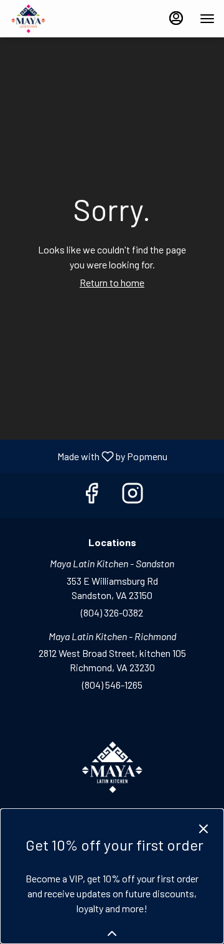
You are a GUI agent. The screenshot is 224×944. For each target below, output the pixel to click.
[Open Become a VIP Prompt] (112, 933)
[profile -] (176, 18)
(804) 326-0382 (112, 612)
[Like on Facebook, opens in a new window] (91, 495)
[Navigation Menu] (207, 18)
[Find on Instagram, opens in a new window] (132, 495)
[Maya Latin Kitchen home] (65, 18)
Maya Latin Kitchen (112, 767)
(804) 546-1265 (112, 685)
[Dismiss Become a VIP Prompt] (203, 829)
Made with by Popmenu (88, 456)
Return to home (112, 282)
